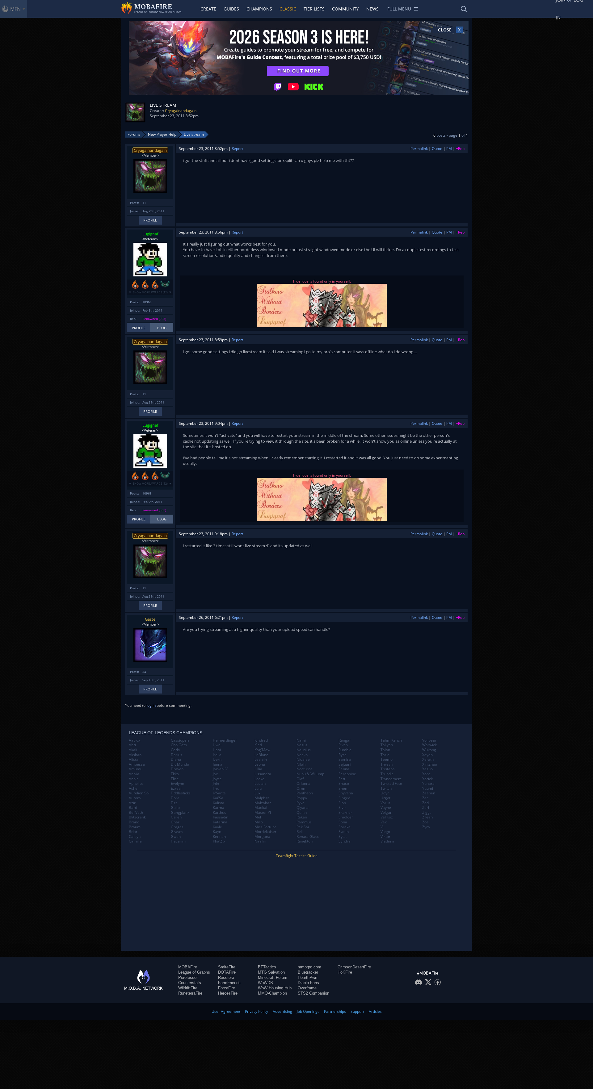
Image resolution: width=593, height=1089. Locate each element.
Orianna (303, 783)
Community (345, 9)
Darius (176, 754)
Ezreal (176, 788)
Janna (217, 764)
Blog (161, 327)
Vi (382, 827)
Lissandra (262, 774)
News (372, 9)
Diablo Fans (308, 982)
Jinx (216, 788)
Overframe (307, 988)
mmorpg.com (309, 967)
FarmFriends (229, 982)
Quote (437, 148)
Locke (259, 778)
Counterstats (189, 982)
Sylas (343, 836)
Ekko (175, 774)
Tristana (388, 769)
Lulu (258, 788)
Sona (343, 822)
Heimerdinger (225, 740)
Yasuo (427, 769)
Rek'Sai (302, 827)
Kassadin (220, 817)
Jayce (217, 778)
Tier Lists (314, 9)
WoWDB (265, 982)
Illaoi (217, 749)
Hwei (217, 745)
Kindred (261, 740)
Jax (215, 774)
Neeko (302, 754)
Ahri (132, 745)
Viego (385, 831)
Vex (384, 822)
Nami (301, 740)
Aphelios (136, 783)
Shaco (344, 783)
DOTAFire (227, 972)
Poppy (301, 798)
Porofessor (188, 977)
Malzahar (262, 803)
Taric (385, 754)
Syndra (345, 841)
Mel (257, 817)
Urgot (385, 798)
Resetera (226, 977)
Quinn (301, 812)
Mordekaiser (265, 831)
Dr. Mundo (180, 764)
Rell (299, 831)
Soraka (345, 827)
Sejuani (345, 764)
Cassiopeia (180, 740)
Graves (177, 831)
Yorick (427, 778)
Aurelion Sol (139, 793)
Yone (426, 774)
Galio (175, 807)
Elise (175, 778)
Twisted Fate (391, 783)
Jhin (216, 783)
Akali (133, 749)
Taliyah (387, 745)
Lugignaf (150, 234)
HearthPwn (307, 977)
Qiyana (302, 807)
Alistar (134, 759)
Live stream (194, 134)
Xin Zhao (429, 764)
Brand (134, 822)
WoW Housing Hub (275, 988)
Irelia (217, 754)
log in (151, 705)
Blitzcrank (137, 817)
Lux (257, 793)
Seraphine (347, 774)
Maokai (260, 807)
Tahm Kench (391, 740)
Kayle (217, 827)
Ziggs (426, 812)
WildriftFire (187, 988)
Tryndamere (391, 778)
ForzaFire (226, 988)
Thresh (387, 764)
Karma (218, 807)
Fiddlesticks (181, 793)
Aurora (135, 798)
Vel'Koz (387, 817)
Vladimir (388, 841)
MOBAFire (187, 967)
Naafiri (260, 841)
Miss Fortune (265, 827)
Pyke (300, 803)
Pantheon (304, 793)
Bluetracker (308, 972)
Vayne (386, 807)
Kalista (218, 803)
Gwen (176, 836)
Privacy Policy (256, 1011)
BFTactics (267, 967)
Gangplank (180, 812)
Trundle (387, 774)
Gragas (177, 827)
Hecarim (178, 841)
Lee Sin (260, 759)
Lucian (260, 783)
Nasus (301, 745)
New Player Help (162, 134)
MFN (15, 9)
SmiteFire (226, 967)
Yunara (428, 783)
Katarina (220, 822)
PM (449, 148)
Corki (175, 749)
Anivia (134, 774)
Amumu (135, 769)
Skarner (345, 812)
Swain (344, 831)
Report (237, 148)
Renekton (304, 841)
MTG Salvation (271, 972)
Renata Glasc (307, 836)
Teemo (387, 759)
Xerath (428, 759)
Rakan (301, 817)
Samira (345, 759)
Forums (134, 134)
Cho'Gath (179, 745)
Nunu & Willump (310, 774)
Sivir (342, 807)
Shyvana (346, 793)
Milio (258, 822)
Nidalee (303, 759)
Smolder (346, 817)
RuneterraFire (190, 993)
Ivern (217, 759)
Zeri (425, 807)
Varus (385, 803)
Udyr (385, 793)
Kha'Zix (219, 841)
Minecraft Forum (272, 977)
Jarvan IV (220, 769)
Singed (344, 798)
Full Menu (399, 9)
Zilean (427, 817)
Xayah (427, 754)
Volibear (429, 740)
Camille (135, 841)
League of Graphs (194, 972)
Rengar (345, 740)
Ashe (133, 788)
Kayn (217, 831)
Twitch (386, 788)
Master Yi (262, 812)
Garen (176, 817)
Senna (344, 769)
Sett (342, 778)
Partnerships (335, 1011)
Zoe (425, 822)
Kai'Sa (218, 798)
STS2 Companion (313, 993)
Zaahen (428, 793)
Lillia (258, 769)
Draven (177, 769)
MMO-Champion (272, 993)
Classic (288, 9)
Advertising (282, 1011)
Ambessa (137, 764)
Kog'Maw (262, 749)
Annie (134, 778)
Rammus (304, 822)
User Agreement (226, 1011)
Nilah (300, 764)
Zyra (426, 827)
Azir (132, 803)
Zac (425, 798)
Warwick (429, 745)
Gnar (175, 822)
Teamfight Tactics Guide (297, 855)
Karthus (219, 812)
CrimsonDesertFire (354, 967)
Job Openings (308, 1011)
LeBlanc (261, 754)
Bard (133, 807)
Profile (150, 220)
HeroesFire (228, 993)
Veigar (386, 812)
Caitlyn (135, 836)
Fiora (175, 798)
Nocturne (304, 769)
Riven (343, 745)
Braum (135, 827)
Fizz (174, 803)
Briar (133, 831)
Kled (258, 745)
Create (208, 9)
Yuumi (427, 788)
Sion (342, 803)
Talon (385, 749)
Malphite (262, 798)
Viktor (385, 836)
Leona (259, 764)
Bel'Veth (136, 812)
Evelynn (177, 783)
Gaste (150, 619)
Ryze (343, 754)
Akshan (135, 754)
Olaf (300, 778)
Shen (343, 788)
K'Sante (219, 793)
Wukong (429, 749)
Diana (176, 759)
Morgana (262, 836)
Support (357, 1011)
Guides (231, 9)
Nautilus (303, 749)
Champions (259, 9)
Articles (375, 1011)
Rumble (345, 749)
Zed (425, 803)
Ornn (300, 788)
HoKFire (345, 972)
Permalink (419, 148)
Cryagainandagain (180, 110)
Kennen (219, 836)
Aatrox (134, 740)
